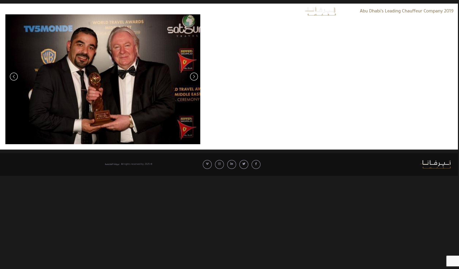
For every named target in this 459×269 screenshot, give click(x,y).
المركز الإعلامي (143, 11)
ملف (124, 11)
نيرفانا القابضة (112, 164)
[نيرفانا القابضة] (313, 11)
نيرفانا (163, 11)
